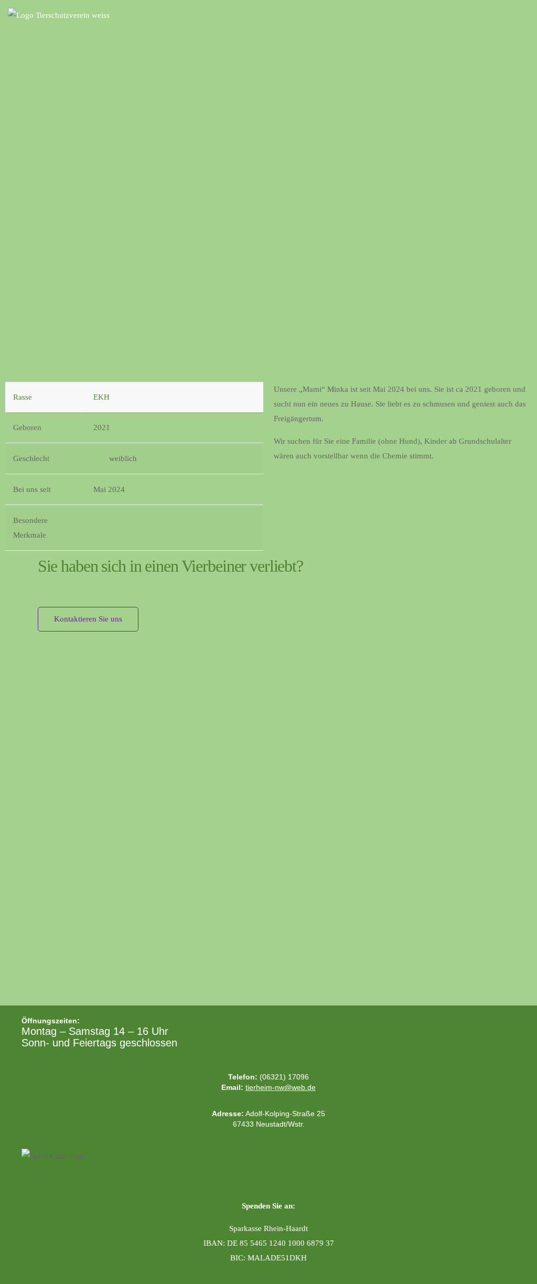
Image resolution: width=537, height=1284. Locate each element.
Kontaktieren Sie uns (88, 619)
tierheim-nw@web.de (280, 1087)
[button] (522, 16)
